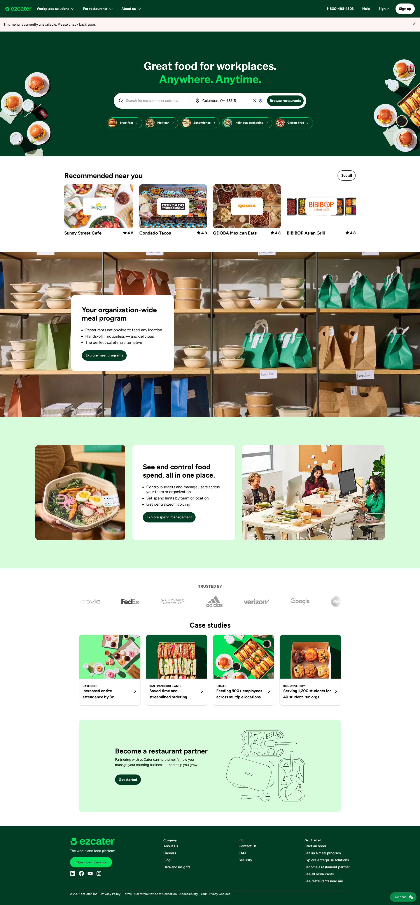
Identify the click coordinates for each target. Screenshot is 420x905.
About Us (170, 846)
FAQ (242, 853)
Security (245, 860)
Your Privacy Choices (215, 894)
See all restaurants (319, 874)
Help (366, 9)
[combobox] (155, 100)
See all (346, 175)
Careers (169, 853)
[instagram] (99, 873)
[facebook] (81, 873)
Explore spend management (169, 517)
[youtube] (90, 873)
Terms (127, 894)
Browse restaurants (285, 101)
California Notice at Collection (155, 894)
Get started (128, 780)
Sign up (405, 9)
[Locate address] (260, 101)
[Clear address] (254, 101)
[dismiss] (413, 23)
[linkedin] (72, 873)
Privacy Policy (111, 894)
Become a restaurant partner (327, 867)
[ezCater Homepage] (18, 9)
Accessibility (188, 894)
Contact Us (247, 846)
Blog (167, 860)
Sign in (383, 9)
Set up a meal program (322, 853)
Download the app (91, 862)
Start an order (315, 846)
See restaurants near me (323, 881)
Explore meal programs (104, 355)
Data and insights (176, 867)
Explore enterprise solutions (326, 860)
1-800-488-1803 (340, 9)
